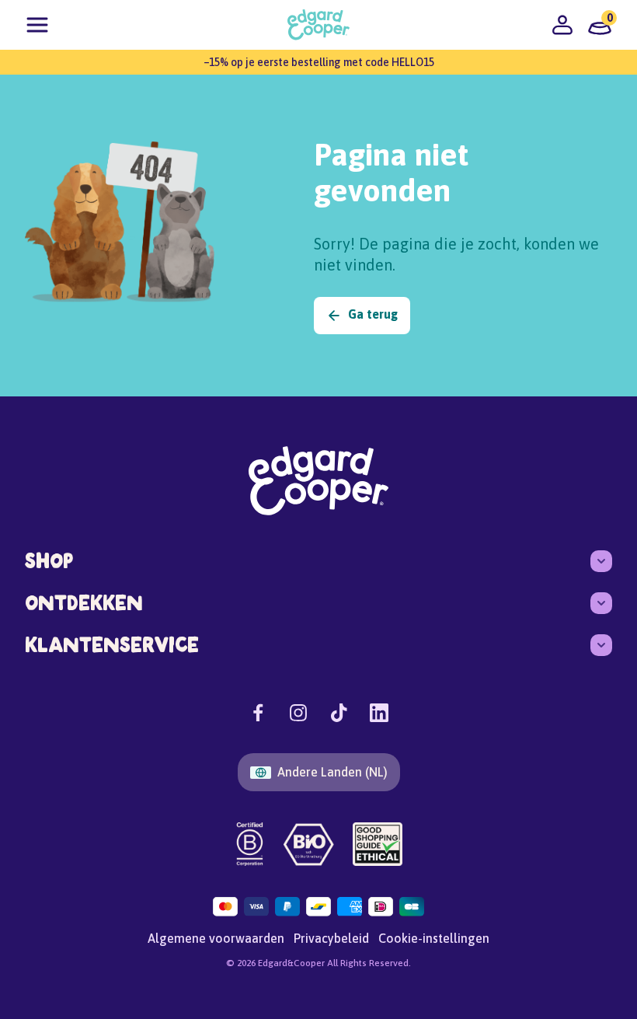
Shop (49, 560)
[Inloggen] (562, 24)
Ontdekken (84, 602)
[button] (37, 24)
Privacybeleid (331, 938)
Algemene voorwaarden (216, 938)
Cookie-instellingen (433, 938)
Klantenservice (112, 644)
